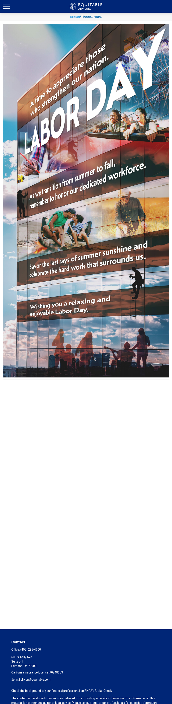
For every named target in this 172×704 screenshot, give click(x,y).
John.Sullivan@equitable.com (31, 679)
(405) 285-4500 (30, 649)
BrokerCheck (103, 690)
